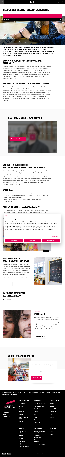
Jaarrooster (22, 421)
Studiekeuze (22, 403)
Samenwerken (38, 428)
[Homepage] (32, 2)
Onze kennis (22, 441)
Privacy (43, 453)
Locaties (52, 406)
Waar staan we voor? (41, 41)
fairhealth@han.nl (9, 299)
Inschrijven (52, 417)
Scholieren (21, 406)
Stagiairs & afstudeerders (37, 436)
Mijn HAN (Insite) (54, 409)
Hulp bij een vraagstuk (40, 444)
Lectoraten (21, 435)
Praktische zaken (54, 400)
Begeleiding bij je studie (23, 417)
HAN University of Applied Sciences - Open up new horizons (15, 41)
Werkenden (22, 411)
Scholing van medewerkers (37, 440)
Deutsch (52, 434)
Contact (52, 403)
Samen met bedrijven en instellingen (39, 432)
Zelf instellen (32, 240)
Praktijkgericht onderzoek (22, 432)
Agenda (36, 414)
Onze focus (49, 41)
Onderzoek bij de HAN (24, 446)
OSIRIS (51, 414)
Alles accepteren (51, 240)
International (53, 428)
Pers (35, 419)
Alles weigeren (14, 240)
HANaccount (53, 411)
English (51, 431)
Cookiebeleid (32, 453)
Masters (21, 414)
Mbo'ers (21, 409)
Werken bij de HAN (39, 406)
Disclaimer (39, 453)
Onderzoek (22, 428)
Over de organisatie (39, 403)
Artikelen (36, 417)
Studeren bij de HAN (24, 400)
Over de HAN (32, 41)
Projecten (21, 444)
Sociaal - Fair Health (7, 42)
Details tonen (55, 236)
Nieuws (36, 411)
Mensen (21, 438)
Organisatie (37, 409)
